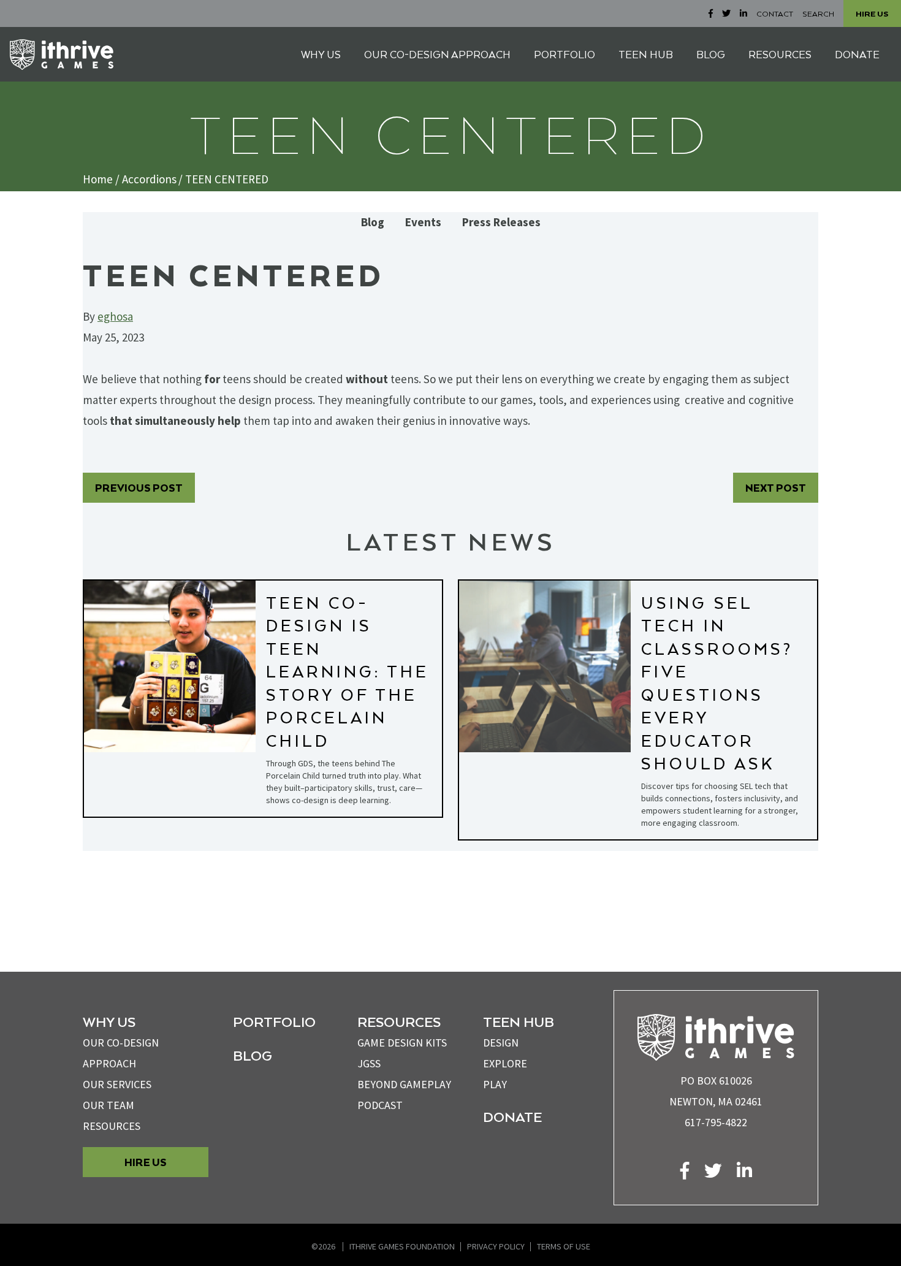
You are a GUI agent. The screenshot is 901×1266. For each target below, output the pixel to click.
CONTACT (774, 13)
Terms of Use (563, 1246)
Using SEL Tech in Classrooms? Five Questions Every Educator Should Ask (717, 683)
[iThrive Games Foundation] (61, 54)
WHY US (321, 54)
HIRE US (872, 13)
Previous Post (139, 488)
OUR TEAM (108, 1105)
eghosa (115, 316)
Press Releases (501, 222)
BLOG (710, 54)
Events (423, 222)
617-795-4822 (716, 1122)
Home (98, 179)
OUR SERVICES (117, 1084)
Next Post (775, 488)
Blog (372, 222)
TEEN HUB (645, 54)
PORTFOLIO (564, 54)
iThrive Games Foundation (402, 1246)
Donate (512, 1116)
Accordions (149, 179)
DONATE (857, 54)
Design (501, 1042)
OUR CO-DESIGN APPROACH (437, 54)
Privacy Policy (496, 1246)
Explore (505, 1063)
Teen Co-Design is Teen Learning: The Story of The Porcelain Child (347, 671)
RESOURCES (780, 54)
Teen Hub (518, 1021)
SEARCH (818, 13)
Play (495, 1084)
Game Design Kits (402, 1042)
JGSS (369, 1063)
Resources (111, 1126)
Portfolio (274, 1021)
